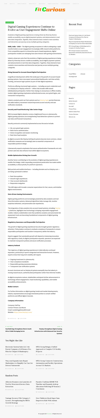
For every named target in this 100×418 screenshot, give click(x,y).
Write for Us (42, 3)
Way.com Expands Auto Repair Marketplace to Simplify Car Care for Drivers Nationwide (19, 363)
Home (5, 3)
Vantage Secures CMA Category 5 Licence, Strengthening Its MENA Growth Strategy (17, 400)
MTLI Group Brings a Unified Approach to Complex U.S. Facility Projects (48, 349)
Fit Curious (49, 413)
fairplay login (44, 100)
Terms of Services (21, 3)
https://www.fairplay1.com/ (23, 312)
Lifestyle (82, 74)
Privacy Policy (32, 3)
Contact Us (76, 3)
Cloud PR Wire (22, 318)
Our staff (71, 106)
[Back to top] (98, 416)
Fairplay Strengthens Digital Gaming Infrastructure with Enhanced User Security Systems (48, 331)
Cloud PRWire (9, 22)
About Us (12, 3)
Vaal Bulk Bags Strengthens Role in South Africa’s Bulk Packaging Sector (18, 330)
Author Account (65, 3)
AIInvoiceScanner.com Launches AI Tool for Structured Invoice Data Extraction (18, 384)
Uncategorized (73, 76)
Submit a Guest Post (53, 3)
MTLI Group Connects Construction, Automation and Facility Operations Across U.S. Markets (49, 363)
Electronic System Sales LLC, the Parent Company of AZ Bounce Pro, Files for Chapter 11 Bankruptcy (18, 349)
